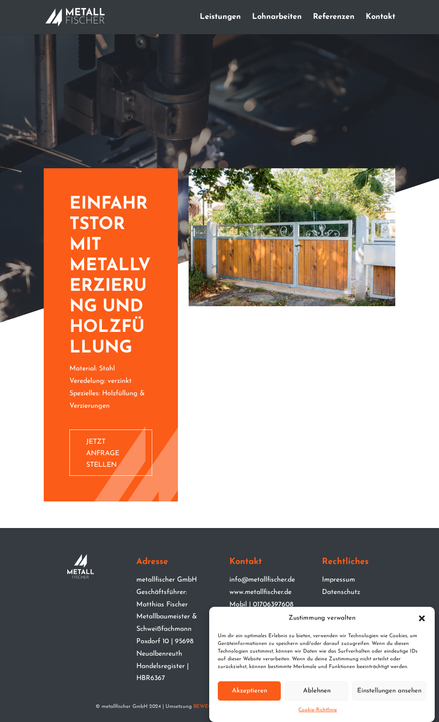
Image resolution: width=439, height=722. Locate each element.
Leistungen (220, 17)
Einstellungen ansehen (389, 691)
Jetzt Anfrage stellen (102, 453)
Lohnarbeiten (277, 17)
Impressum (338, 579)
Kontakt (380, 17)
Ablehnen (317, 691)
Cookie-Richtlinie (317, 710)
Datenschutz (341, 592)
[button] (422, 618)
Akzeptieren (249, 691)
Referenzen (334, 17)
